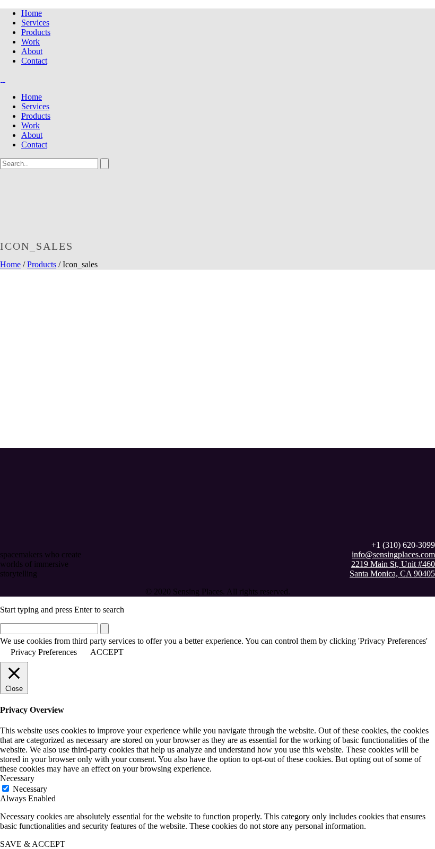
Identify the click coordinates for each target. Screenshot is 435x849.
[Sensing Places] (3, 78)
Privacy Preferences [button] (44, 652)
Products (35, 32)
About (31, 51)
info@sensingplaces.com (393, 554)
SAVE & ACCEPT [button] (32, 843)
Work (30, 41)
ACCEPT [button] (107, 652)
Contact (34, 60)
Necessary (30, 788)
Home (31, 12)
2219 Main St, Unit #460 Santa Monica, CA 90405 (392, 568)
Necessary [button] (17, 778)
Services (35, 22)
